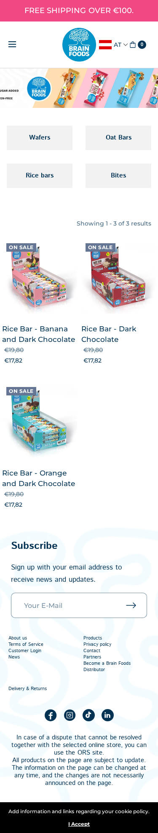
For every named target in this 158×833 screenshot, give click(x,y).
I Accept (79, 824)
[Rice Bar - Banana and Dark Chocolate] (39, 276)
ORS (84, 752)
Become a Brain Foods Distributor (107, 666)
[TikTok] (88, 715)
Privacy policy (97, 644)
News (14, 657)
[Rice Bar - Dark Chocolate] (118, 276)
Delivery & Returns (27, 688)
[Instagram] (69, 715)
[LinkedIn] (107, 715)
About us (17, 638)
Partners (92, 657)
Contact (91, 651)
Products (92, 638)
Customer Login (24, 651)
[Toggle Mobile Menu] (17, 44)
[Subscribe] (136, 605)
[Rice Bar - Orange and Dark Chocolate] (39, 420)
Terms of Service (25, 644)
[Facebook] (50, 715)
